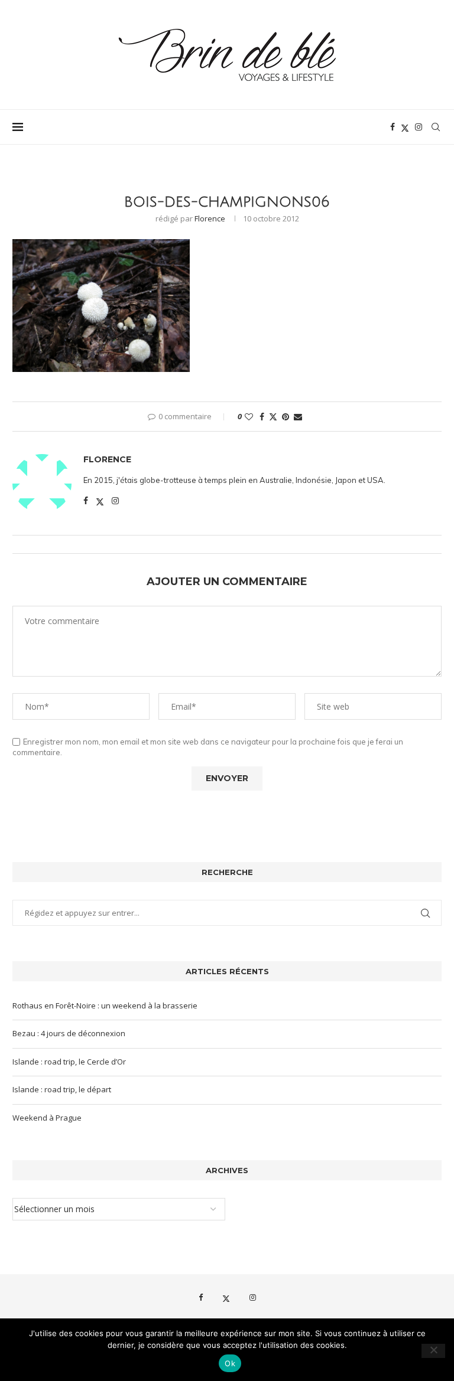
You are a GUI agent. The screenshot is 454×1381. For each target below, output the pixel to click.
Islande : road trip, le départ (61, 1089)
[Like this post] (249, 416)
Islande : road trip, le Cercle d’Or (69, 1061)
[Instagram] (418, 127)
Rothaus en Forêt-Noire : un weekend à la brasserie (104, 1005)
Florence (209, 218)
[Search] (436, 127)
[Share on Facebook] (262, 416)
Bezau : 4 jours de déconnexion (68, 1033)
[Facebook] (392, 127)
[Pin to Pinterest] (285, 416)
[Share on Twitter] (273, 416)
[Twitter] (405, 127)
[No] (433, 1351)
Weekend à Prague (47, 1117)
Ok (230, 1363)
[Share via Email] (298, 416)
